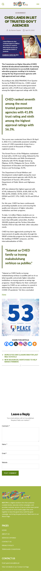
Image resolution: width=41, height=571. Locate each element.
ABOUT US (6, 534)
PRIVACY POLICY (8, 545)
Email (4, 453)
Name (4, 444)
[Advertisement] (20, 390)
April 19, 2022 (29, 30)
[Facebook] (6, 344)
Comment (6, 426)
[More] (34, 344)
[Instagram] (20, 344)
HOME (4, 530)
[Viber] (25, 344)
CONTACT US (6, 541)
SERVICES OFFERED (9, 538)
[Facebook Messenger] (11, 344)
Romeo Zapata (16, 30)
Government (20, 13)
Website (4, 462)
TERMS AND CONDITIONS (11, 549)
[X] (16, 344)
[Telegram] (30, 344)
